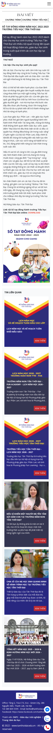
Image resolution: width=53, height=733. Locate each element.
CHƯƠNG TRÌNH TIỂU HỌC (35, 19)
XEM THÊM (40, 340)
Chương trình (13, 19)
